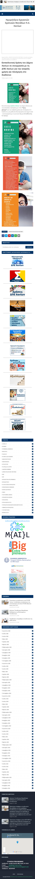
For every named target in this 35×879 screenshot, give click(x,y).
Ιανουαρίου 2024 (17, 715)
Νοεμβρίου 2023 (17, 720)
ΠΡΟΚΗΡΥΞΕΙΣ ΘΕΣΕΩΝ (17, 497)
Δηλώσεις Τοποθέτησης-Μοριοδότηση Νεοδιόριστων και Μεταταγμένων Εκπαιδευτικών (19, 612)
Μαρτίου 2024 (17, 709)
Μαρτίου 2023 (17, 742)
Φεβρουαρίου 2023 (17, 745)
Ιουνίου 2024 (17, 701)
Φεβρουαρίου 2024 (17, 712)
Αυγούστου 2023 (17, 728)
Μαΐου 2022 (17, 769)
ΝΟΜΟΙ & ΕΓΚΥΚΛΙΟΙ (17, 489)
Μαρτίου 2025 (17, 677)
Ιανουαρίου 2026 (17, 650)
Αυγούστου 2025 (17, 663)
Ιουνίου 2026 (17, 636)
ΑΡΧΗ (14, 874)
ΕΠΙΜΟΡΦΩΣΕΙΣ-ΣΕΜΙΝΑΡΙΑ (17, 487)
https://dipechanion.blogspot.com (19, 867)
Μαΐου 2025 (17, 671)
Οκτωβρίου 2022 (17, 755)
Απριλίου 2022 (17, 772)
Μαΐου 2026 (17, 639)
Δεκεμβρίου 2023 (17, 717)
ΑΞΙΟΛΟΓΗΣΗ (17, 464)
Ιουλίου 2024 (17, 698)
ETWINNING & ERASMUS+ (17, 449)
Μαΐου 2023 (17, 736)
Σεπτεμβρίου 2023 (17, 726)
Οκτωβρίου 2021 (17, 788)
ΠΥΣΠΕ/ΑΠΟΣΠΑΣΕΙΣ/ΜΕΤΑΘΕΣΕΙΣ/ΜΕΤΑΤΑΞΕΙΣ (17, 505)
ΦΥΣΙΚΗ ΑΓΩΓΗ (17, 512)
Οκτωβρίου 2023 (17, 723)
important (17, 454)
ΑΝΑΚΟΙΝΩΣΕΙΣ (17, 461)
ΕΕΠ (17, 477)
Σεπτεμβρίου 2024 (17, 693)
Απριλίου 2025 (17, 674)
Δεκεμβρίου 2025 (17, 652)
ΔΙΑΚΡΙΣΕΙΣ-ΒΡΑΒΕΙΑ (17, 469)
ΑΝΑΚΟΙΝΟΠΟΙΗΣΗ (17, 459)
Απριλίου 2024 (17, 707)
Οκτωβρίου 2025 (17, 658)
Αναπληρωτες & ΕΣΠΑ (17, 466)
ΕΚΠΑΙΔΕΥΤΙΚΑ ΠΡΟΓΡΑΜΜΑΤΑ (17, 479)
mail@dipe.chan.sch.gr (15, 865)
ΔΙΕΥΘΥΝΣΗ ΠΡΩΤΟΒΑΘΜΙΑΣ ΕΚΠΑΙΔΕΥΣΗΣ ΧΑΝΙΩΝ (21, 876)
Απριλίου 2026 (17, 642)
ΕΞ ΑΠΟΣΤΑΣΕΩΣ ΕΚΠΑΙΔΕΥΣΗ (17, 484)
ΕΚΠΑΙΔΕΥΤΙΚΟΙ (17, 482)
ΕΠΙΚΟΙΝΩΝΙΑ (20, 874)
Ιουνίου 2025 (17, 669)
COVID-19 (17, 444)
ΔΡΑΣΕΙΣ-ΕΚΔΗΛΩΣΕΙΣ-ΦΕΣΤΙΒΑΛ (16, 57)
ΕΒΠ (17, 474)
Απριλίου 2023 (17, 739)
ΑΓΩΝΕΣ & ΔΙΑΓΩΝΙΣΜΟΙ (17, 456)
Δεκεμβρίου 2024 (17, 685)
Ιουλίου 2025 (17, 666)
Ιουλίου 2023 (17, 731)
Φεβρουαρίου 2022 (17, 777)
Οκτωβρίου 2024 (17, 690)
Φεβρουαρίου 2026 (17, 647)
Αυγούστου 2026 (17, 631)
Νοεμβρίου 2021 (17, 785)
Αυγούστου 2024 (17, 696)
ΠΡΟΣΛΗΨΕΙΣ (17, 499)
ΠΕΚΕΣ (17, 492)
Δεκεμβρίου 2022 (17, 750)
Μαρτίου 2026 (17, 644)
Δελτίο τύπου (14, 106)
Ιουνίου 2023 (17, 734)
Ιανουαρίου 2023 (17, 747)
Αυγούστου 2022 (17, 761)
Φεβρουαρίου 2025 (17, 679)
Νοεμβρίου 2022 (17, 753)
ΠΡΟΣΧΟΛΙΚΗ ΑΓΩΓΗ (17, 502)
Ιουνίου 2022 (17, 766)
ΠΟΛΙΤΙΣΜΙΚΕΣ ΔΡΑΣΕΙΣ (17, 494)
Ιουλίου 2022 (17, 764)
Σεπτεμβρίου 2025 (17, 660)
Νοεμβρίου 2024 (17, 688)
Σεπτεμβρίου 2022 (17, 758)
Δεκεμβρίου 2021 (17, 783)
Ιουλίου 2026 (17, 633)
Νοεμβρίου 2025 (17, 655)
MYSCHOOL (17, 451)
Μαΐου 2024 (17, 704)
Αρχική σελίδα (5, 57)
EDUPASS (17, 446)
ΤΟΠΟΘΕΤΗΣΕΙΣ (17, 510)
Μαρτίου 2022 (17, 774)
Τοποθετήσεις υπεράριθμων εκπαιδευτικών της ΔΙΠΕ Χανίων (21, 619)
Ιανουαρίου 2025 (17, 682)
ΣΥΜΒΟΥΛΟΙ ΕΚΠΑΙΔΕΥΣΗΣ (17, 507)
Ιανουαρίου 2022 (17, 780)
